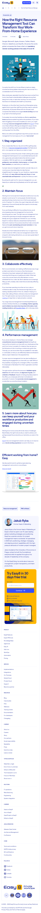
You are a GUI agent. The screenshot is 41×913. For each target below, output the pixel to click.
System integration (9, 798)
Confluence (7, 835)
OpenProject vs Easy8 (10, 815)
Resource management (10, 508)
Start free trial (26, 2)
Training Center (8, 709)
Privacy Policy (5, 909)
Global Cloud (7, 678)
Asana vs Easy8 (8, 809)
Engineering (7, 795)
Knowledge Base (8, 640)
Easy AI (6, 646)
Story (5, 735)
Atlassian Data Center (10, 829)
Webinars (6, 706)
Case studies (7, 701)
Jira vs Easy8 (7, 812)
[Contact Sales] (33, 2)
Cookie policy (8, 855)
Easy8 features (8, 635)
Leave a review (8, 753)
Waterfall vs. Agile (9, 764)
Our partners (7, 738)
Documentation (8, 712)
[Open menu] (37, 2)
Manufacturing (8, 792)
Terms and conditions (10, 846)
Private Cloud (8, 681)
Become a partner (9, 687)
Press (5, 747)
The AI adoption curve (10, 772)
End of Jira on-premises (11, 767)
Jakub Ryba (26, 36)
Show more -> (8, 778)
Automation (7, 655)
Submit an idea (8, 750)
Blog (5, 698)
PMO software (25, 508)
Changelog (7, 718)
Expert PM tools (8, 638)
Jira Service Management (11, 832)
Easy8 (32, 123)
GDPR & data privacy (10, 849)
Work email (9, 582)
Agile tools (7, 643)
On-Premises (7, 675)
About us (6, 729)
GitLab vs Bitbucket (9, 770)
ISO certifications (9, 852)
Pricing (6, 658)
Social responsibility (9, 741)
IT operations (7, 789)
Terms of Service (17, 909)
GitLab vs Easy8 (8, 818)
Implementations (9, 669)
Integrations (7, 672)
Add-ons (6, 649)
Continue (19, 590)
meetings (5, 298)
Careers (6, 732)
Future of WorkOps (9, 775)
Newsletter (7, 744)
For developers (8, 715)
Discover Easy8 (6, 468)
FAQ (5, 704)
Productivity (6, 15)
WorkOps (6, 652)
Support (6, 684)
